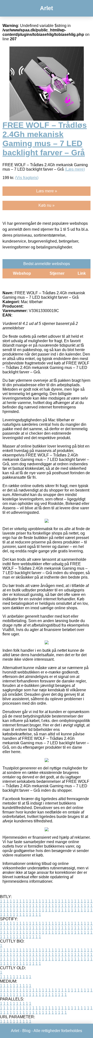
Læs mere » (46, 191)
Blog (26, 1031)
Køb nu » (46, 205)
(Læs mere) (75, 169)
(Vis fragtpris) (26, 178)
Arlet (46, 8)
